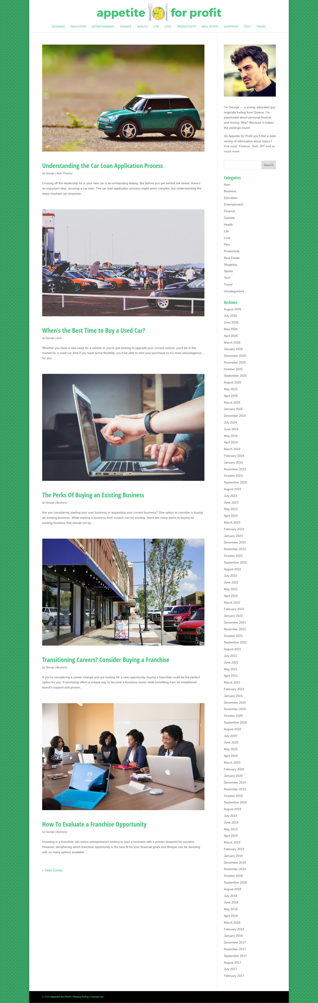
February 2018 (234, 929)
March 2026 (232, 342)
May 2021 (231, 669)
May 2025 (231, 389)
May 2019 (231, 829)
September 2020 (235, 722)
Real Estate (210, 26)
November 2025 (235, 362)
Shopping (231, 26)
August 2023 (232, 489)
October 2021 (233, 636)
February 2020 (234, 769)
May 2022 (231, 589)
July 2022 (230, 575)
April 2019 (231, 835)
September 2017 (235, 956)
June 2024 (231, 429)
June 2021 (231, 662)
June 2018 (231, 902)
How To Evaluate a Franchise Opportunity (94, 824)
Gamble (229, 218)
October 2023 (233, 475)
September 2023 (235, 482)
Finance (126, 26)
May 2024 (231, 436)
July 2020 (230, 736)
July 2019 (230, 815)
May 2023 (231, 509)
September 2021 (235, 642)
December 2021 (235, 622)
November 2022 (235, 549)
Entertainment (103, 26)
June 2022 (231, 582)
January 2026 (233, 349)
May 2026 (231, 329)
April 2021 (231, 675)
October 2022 (233, 555)
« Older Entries (52, 870)
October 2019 (233, 796)
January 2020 (233, 775)
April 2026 (231, 336)
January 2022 (233, 615)
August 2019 (232, 809)
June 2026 (231, 322)
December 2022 (235, 542)
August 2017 (232, 962)
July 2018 (230, 896)
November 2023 (235, 469)
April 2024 (231, 442)
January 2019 (233, 856)
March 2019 (232, 842)
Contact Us (97, 996)
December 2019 (235, 782)
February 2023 (234, 529)
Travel (261, 26)
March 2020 (232, 762)
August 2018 (232, 889)
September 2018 (235, 882)
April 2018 (231, 915)
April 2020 (231, 755)
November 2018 (235, 869)
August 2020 (232, 729)
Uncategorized (234, 291)
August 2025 (232, 382)
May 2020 (231, 749)
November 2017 (235, 949)
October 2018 (233, 875)
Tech (247, 26)
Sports (228, 271)
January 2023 (233, 536)
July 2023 (230, 495)
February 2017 (234, 975)
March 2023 (232, 522)
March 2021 (232, 682)
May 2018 (231, 909)
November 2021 (235, 629)
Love (167, 26)
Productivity (186, 26)
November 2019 (235, 789)
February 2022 (234, 609)
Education (78, 26)
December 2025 (235, 355)
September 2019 (235, 802)
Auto (59, 173)
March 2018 (232, 922)
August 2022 (232, 569)
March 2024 (232, 449)
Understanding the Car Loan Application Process (102, 165)
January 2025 (233, 409)
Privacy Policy (81, 996)
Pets (227, 244)
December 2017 (235, 942)
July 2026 (230, 315)
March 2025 (232, 402)
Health (142, 26)
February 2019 (234, 849)
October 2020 (233, 715)
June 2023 (231, 502)
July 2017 (230, 969)
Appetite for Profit (240, 136)
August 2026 (232, 309)
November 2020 (235, 709)
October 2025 (233, 369)
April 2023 (231, 515)
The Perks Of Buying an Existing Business (93, 494)
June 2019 (231, 822)
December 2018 (235, 862)
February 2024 (234, 455)
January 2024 (233, 462)
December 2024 (235, 415)
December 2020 (235, 702)
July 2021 (230, 655)
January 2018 (233, 935)
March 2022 (232, 602)
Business (58, 26)
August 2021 (232, 649)
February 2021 (234, 689)
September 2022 (235, 562)
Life (156, 26)
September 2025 (235, 375)
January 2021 (233, 696)
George (50, 173)
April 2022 (231, 596)
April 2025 (231, 395)
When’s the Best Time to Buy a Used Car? (93, 330)
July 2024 (230, 422)
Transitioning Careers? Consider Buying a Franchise (105, 659)
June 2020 (231, 742)
